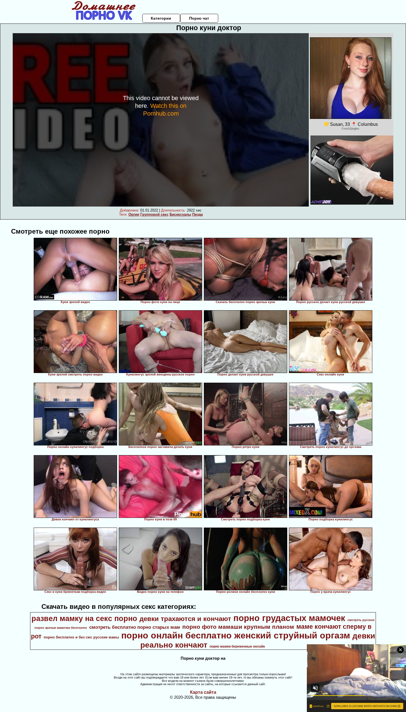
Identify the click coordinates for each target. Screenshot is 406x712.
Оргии (133, 214)
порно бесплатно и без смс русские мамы (81, 637)
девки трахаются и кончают (185, 618)
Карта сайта (203, 692)
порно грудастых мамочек (289, 618)
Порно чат (199, 18)
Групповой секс (154, 214)
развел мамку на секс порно (84, 618)
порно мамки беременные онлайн (237, 646)
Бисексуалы (180, 214)
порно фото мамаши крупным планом (238, 627)
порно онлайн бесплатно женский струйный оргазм (235, 635)
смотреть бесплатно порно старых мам (134, 627)
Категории (161, 18)
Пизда (197, 214)
